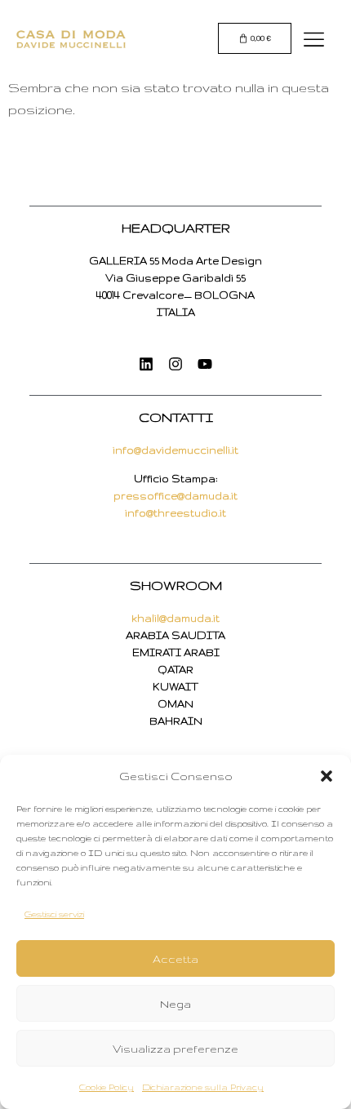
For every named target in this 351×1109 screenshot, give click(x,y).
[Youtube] (205, 364)
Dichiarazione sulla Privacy (203, 1087)
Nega (175, 1003)
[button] (326, 776)
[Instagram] (175, 364)
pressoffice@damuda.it (175, 495)
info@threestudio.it (175, 513)
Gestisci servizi (54, 914)
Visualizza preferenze (175, 1048)
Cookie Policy (106, 1087)
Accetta (175, 959)
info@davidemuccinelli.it (175, 450)
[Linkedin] (146, 364)
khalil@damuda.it (175, 618)
